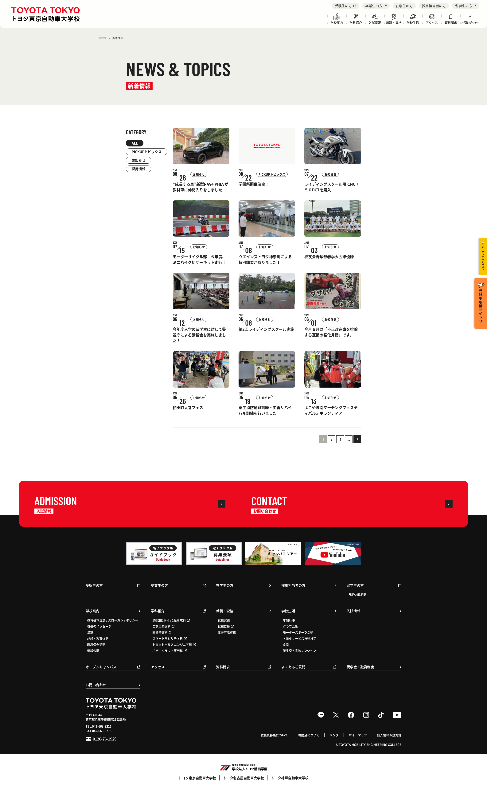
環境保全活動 (96, 644)
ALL (135, 143)
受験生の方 (343, 5)
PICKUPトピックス (147, 151)
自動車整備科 (161, 626)
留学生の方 (463, 5)
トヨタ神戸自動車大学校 (290, 777)
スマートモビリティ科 (167, 638)
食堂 (286, 644)
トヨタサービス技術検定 (299, 638)
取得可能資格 (227, 632)
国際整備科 (160, 632)
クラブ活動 (290, 626)
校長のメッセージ (99, 626)
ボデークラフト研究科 (167, 650)
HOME (103, 38)
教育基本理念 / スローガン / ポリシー (112, 620)
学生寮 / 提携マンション (299, 650)
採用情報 (138, 168)
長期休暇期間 (357, 594)
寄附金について (308, 735)
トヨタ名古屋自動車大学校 (243, 777)
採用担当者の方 (434, 5)
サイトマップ (358, 735)
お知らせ (138, 160)
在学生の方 (404, 5)
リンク (334, 735)
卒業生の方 (373, 5)
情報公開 (93, 650)
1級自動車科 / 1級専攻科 (169, 620)
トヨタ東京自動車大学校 (197, 777)
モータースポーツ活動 (298, 632)
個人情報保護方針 (389, 735)
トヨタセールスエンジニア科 (172, 644)
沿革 (90, 632)
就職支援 (224, 626)
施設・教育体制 (97, 638)
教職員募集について (274, 735)
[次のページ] (357, 439)
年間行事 (289, 620)
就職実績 (224, 620)
